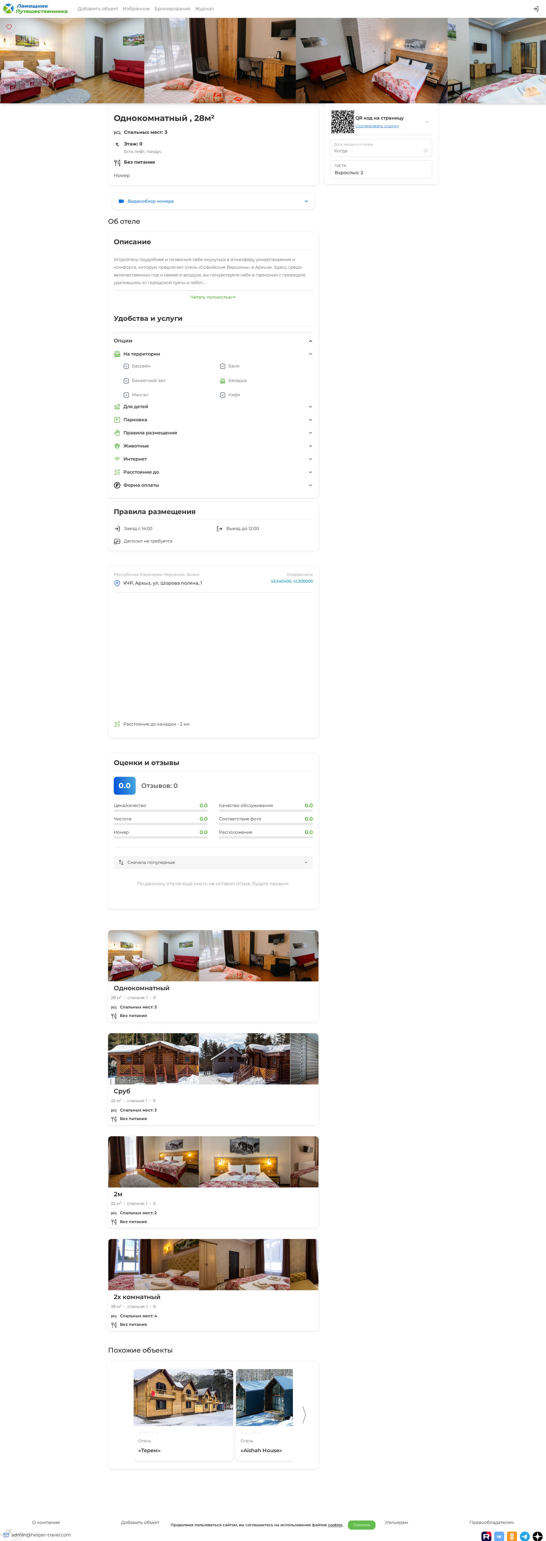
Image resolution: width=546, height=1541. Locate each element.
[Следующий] (304, 1414)
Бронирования (172, 8)
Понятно (361, 1524)
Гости (340, 166)
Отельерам (395, 1522)
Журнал (204, 8)
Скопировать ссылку (377, 125)
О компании (46, 1522)
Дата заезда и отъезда (353, 144)
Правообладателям (492, 1522)
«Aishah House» (261, 1450)
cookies (335, 1524)
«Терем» (149, 1450)
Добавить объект (98, 8)
